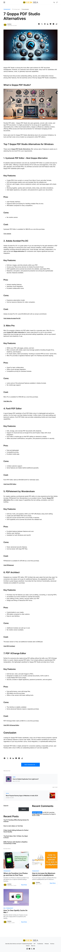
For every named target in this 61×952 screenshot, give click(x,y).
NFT (35, 943)
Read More (24, 884)
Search (5, 805)
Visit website (7, 233)
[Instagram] (27, 948)
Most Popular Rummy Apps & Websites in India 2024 (22, 795)
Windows (47, 943)
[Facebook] (29, 948)
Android (27, 945)
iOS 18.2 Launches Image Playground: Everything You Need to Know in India (44, 814)
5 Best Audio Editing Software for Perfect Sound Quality (15, 831)
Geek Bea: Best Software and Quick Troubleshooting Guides (18, 943)
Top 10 (7, 793)
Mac (4, 908)
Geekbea (9, 24)
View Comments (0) (29, 764)
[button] (4, 2)
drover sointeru (37, 812)
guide (14, 777)
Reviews (52, 943)
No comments (25, 9)
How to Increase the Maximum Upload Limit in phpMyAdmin (43, 874)
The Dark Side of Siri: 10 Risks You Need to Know (15, 836)
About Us (33, 945)
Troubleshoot (6, 9)
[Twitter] (31, 948)
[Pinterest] (34, 948)
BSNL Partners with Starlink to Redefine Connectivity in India (15, 842)
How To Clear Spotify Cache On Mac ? (15, 911)
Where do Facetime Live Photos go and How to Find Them (15, 874)
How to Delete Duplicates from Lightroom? (26, 779)
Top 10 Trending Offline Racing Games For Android (16, 820)
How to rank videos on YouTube (13, 826)
